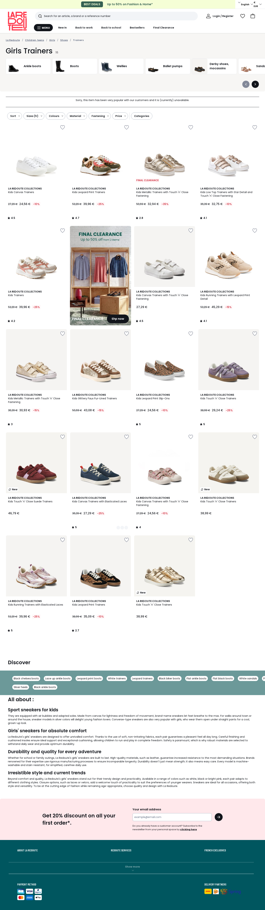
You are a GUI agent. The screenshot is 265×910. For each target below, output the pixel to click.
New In (62, 27)
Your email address (146, 809)
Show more (132, 866)
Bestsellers (137, 27)
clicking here (188, 829)
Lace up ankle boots (57, 678)
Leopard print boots (89, 678)
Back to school (111, 27)
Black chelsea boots (26, 678)
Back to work (84, 27)
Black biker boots (169, 678)
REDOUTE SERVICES (121, 850)
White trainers (117, 678)
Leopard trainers (142, 678)
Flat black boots (223, 678)
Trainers (78, 40)
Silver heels (21, 687)
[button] (252, 16)
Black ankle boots (45, 687)
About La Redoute (27, 850)
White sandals (248, 678)
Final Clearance (163, 27)
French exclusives (215, 850)
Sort (13, 116)
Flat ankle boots (196, 678)
